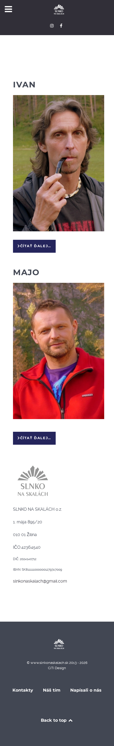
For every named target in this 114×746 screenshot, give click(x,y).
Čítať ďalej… (35, 246)
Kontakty (22, 690)
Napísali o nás (86, 690)
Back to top (54, 720)
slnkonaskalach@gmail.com (40, 581)
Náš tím (51, 690)
